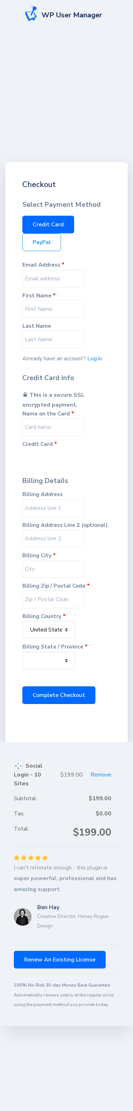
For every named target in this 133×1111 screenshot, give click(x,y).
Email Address (43, 265)
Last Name (36, 326)
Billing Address (42, 494)
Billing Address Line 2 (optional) (64, 525)
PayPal (42, 242)
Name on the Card (48, 414)
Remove (100, 775)
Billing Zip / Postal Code (56, 586)
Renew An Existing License (59, 960)
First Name (39, 295)
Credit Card (48, 224)
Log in (94, 358)
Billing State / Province (55, 647)
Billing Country (44, 616)
